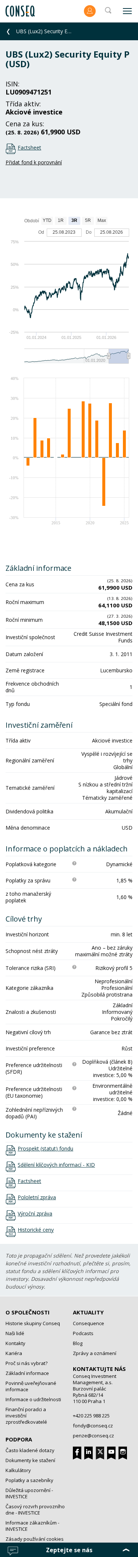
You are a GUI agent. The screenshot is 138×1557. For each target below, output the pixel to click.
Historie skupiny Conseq (33, 1323)
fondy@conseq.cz (93, 1425)
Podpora (19, 1439)
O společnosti (28, 1312)
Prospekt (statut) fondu (45, 1148)
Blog (77, 1343)
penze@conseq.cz (93, 1435)
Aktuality (88, 1312)
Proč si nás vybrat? (26, 1363)
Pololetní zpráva (37, 1197)
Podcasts (83, 1333)
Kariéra (14, 1353)
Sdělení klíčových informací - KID (56, 1165)
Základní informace (27, 1373)
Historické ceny (36, 1230)
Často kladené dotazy (30, 1450)
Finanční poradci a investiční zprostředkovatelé (26, 1415)
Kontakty (15, 1343)
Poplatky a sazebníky (29, 1480)
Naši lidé (15, 1333)
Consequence (88, 1323)
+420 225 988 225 (91, 1415)
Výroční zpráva (35, 1213)
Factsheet (29, 147)
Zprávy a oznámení (94, 1353)
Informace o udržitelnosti (33, 1399)
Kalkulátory (18, 1470)
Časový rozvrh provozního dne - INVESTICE (35, 1509)
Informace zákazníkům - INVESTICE (32, 1525)
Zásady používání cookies (35, 1539)
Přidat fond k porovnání (34, 162)
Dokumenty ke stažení (30, 1460)
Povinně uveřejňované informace (31, 1386)
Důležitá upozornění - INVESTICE (29, 1493)
